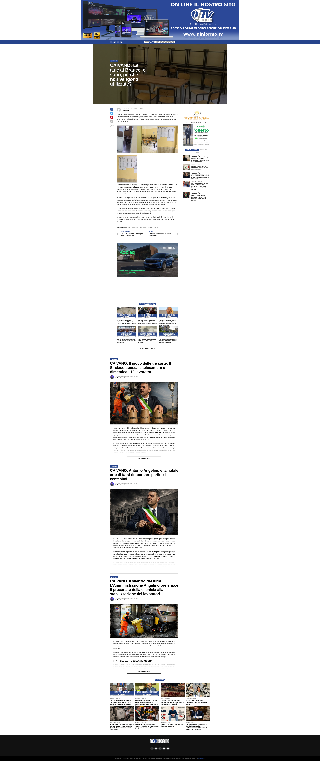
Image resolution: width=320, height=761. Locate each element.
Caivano (135, 227)
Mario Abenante (121, 378)
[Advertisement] (147, 288)
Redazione (126, 110)
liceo (140, 227)
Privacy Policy (202, 758)
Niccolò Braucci (149, 227)
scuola (157, 227)
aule (130, 227)
